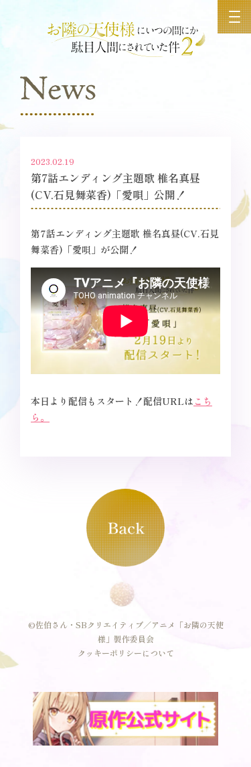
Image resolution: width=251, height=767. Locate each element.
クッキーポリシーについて (126, 652)
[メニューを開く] (234, 17)
